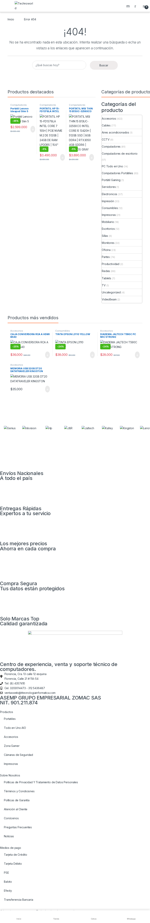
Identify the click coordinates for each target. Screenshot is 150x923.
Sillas (105, 235)
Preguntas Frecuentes (18, 827)
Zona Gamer (12, 745)
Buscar (128, 6)
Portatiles (10, 718)
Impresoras (109, 214)
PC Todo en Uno (112, 166)
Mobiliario (108, 222)
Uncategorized (111, 292)
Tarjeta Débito (13, 863)
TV (104, 285)
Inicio (11, 19)
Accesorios (109, 118)
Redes (106, 271)
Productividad (110, 264)
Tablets (106, 278)
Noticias (9, 836)
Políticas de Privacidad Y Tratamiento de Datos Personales (41, 782)
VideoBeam (109, 299)
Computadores (111, 146)
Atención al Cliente (15, 809)
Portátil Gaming (111, 180)
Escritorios (108, 228)
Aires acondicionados (115, 132)
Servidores (109, 186)
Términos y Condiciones (19, 791)
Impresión (108, 201)
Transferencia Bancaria (18, 899)
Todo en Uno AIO (15, 727)
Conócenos (11, 818)
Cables (106, 125)
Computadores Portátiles (18, 106)
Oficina (106, 249)
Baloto (8, 881)
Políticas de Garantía (16, 800)
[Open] (6, 6)
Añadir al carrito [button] (31, 129)
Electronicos (109, 194)
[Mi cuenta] (137, 6)
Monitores (108, 242)
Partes (106, 257)
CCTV (105, 139)
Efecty (8, 890)
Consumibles (110, 208)
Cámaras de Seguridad (18, 754)
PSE (6, 872)
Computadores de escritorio (119, 153)
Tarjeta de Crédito (15, 854)
